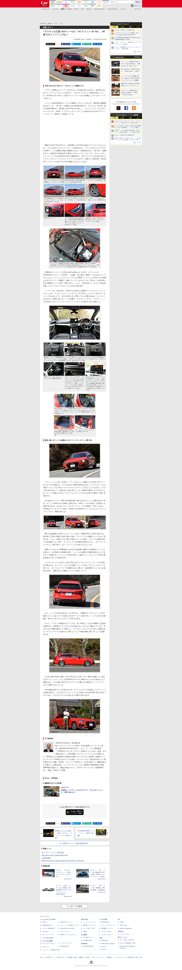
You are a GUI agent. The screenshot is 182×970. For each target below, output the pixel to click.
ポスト (52, 44)
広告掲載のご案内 (72, 957)
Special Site (120, 57)
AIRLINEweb (105, 922)
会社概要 (108, 957)
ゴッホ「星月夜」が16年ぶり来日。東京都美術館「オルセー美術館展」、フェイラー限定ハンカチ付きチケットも (127, 127)
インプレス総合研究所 (48, 928)
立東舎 (85, 931)
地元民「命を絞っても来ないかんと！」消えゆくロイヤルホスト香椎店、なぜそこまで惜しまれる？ (127, 139)
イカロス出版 (103, 919)
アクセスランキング (122, 24)
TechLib (104, 949)
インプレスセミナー (65, 931)
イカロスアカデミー (107, 934)
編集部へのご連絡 (84, 957)
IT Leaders (45, 931)
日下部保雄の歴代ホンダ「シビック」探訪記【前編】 (85, 833)
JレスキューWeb (106, 931)
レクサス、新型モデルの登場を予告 (124, 30)
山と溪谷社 (84, 934)
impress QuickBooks (126, 928)
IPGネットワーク (123, 937)
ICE (119, 919)
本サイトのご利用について (47, 957)
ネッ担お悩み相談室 (47, 938)
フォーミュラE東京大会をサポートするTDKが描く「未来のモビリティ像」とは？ (130, 64)
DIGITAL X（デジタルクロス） (68, 934)
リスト (58, 44)
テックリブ (102, 946)
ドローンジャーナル (47, 934)
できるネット (46, 946)
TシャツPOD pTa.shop (127, 940)
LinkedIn (99, 44)
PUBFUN (120, 931)
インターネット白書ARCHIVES (51, 950)
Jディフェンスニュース (108, 925)
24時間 (122, 27)
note (88, 44)
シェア (67, 44)
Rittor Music (84, 919)
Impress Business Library (67, 928)
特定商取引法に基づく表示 (134, 957)
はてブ (77, 44)
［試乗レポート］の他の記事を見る (74, 843)
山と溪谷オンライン (88, 937)
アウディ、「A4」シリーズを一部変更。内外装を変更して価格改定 (97, 888)
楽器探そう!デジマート (89, 925)
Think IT (44, 922)
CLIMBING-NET (87, 940)
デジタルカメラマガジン (49, 943)
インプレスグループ (119, 957)
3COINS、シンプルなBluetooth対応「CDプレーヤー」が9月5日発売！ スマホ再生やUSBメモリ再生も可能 (127, 132)
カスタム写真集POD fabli (127, 943)
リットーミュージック (89, 922)
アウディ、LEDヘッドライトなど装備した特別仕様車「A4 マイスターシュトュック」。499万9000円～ (63, 890)
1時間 (114, 27)
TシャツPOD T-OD (89, 928)
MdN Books (105, 940)
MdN (100, 938)
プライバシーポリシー (98, 957)
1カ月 (138, 27)
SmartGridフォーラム (66, 922)
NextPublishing (64, 946)
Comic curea (123, 925)
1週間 (130, 27)
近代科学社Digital (88, 946)
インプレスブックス (65, 943)
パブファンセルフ (125, 934)
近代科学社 (84, 943)
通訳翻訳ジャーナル (107, 928)
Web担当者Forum (47, 925)
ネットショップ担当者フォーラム (69, 925)
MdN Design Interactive (108, 943)
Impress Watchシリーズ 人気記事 (127, 115)
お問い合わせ (61, 957)
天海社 (122, 922)
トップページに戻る (74, 906)
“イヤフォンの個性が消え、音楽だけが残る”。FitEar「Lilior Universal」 (130, 92)
